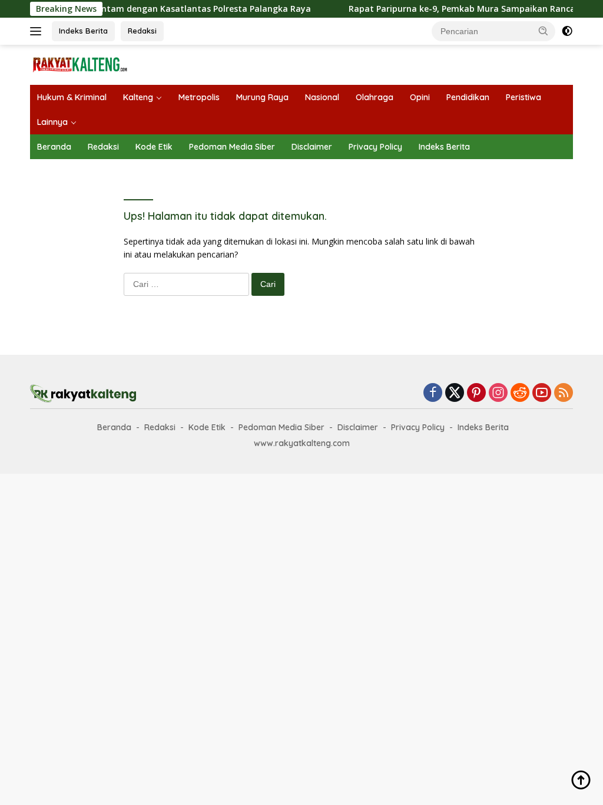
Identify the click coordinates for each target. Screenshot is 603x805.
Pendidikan (467, 97)
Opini (420, 97)
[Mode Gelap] (567, 31)
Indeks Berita (83, 30)
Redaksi (142, 30)
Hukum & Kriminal (72, 97)
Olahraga (374, 97)
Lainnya (52, 122)
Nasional (322, 97)
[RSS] (563, 393)
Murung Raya (262, 97)
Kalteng (138, 97)
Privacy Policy (375, 146)
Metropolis (199, 97)
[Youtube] (541, 393)
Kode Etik (154, 146)
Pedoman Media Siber (232, 146)
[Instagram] (498, 393)
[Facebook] (432, 393)
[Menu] (38, 31)
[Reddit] (520, 393)
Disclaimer (311, 146)
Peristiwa (523, 97)
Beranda (54, 146)
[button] (543, 30)
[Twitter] (454, 393)
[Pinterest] (476, 393)
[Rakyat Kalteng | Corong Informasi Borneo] (80, 64)
